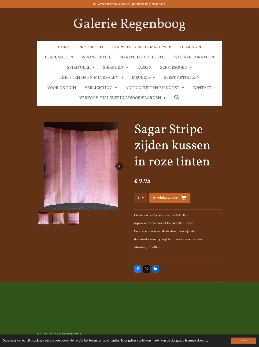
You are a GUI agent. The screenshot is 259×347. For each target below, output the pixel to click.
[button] (43, 218)
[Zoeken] (177, 97)
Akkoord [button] (243, 340)
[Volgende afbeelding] (119, 166)
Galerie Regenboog (129, 24)
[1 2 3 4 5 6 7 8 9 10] (140, 198)
